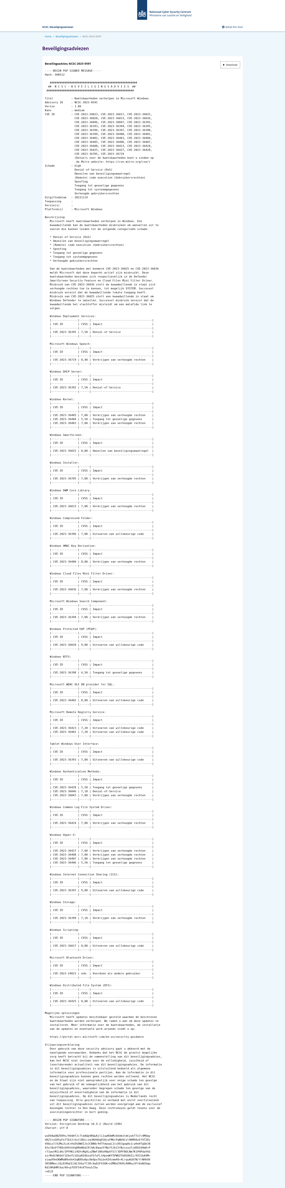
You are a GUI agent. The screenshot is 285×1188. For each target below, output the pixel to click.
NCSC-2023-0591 (92, 36)
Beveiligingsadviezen (67, 36)
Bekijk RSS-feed (234, 27)
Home (48, 36)
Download (231, 64)
